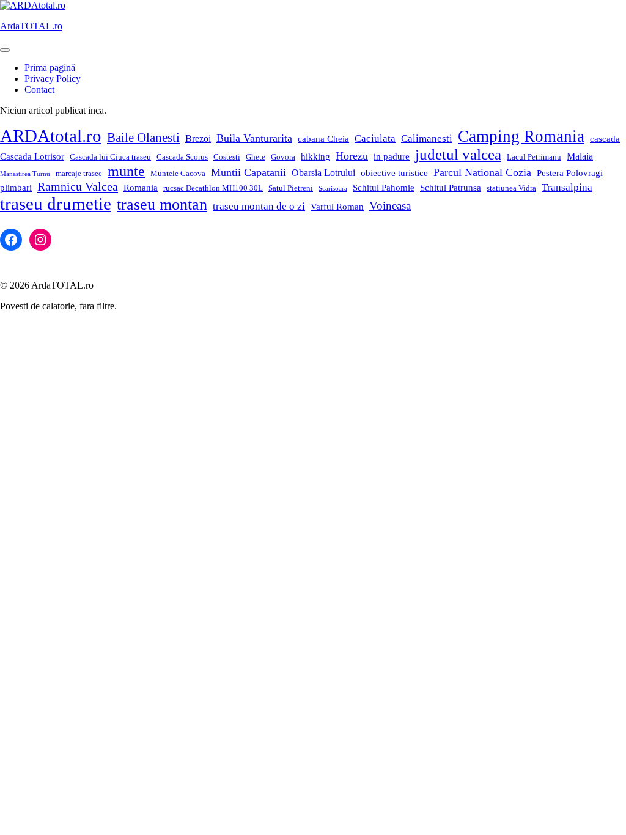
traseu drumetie (55, 203)
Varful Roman (337, 207)
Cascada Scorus (182, 156)
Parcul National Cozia (482, 172)
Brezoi (198, 138)
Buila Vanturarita (254, 138)
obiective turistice (394, 173)
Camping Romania (521, 136)
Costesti (226, 156)
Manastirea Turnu (25, 174)
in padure (392, 156)
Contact (39, 89)
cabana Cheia (323, 139)
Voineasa (390, 205)
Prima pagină (49, 67)
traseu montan (162, 204)
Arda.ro (31, 26)
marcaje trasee (79, 173)
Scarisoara (333, 188)
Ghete (255, 156)
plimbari (16, 188)
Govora (283, 156)
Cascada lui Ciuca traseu (110, 156)
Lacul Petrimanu (534, 156)
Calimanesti (426, 138)
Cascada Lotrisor (32, 156)
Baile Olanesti (143, 137)
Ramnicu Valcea (77, 186)
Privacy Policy (52, 78)
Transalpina (567, 187)
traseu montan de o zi (259, 206)
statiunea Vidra (511, 188)
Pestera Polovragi (570, 173)
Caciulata (375, 138)
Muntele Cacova (177, 173)
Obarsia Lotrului (323, 172)
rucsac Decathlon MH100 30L (213, 188)
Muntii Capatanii (248, 172)
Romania (140, 188)
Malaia (580, 156)
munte (126, 171)
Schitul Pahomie (383, 188)
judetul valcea (458, 154)
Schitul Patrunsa (450, 188)
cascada (605, 139)
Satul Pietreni (290, 188)
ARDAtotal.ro (50, 135)
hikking (315, 156)
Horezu (352, 156)
